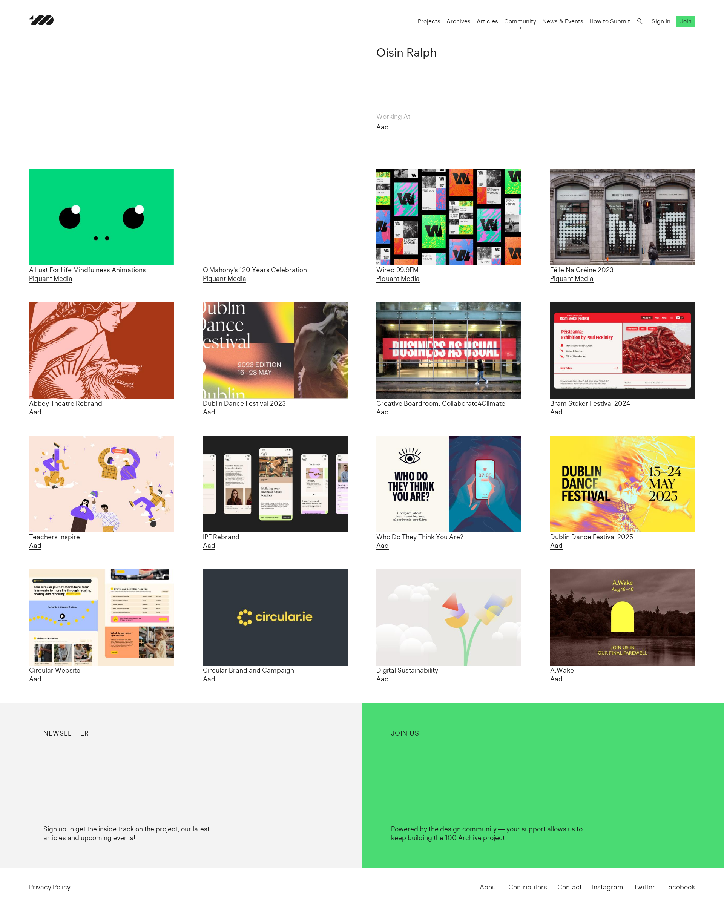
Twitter (644, 887)
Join (686, 21)
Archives (458, 21)
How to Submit (609, 21)
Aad (382, 127)
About (489, 887)
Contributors (527, 887)
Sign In (661, 21)
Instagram (607, 887)
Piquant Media (50, 278)
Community (520, 21)
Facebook (680, 887)
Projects (429, 21)
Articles (487, 21)
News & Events (562, 21)
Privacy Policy (50, 887)
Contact (569, 887)
